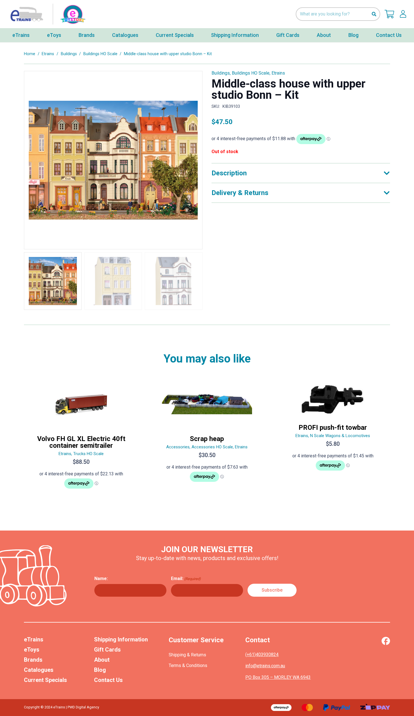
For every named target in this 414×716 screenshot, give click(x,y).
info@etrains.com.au (265, 665)
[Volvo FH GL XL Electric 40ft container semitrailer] (81, 437)
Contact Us (108, 680)
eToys (31, 649)
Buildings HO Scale (100, 54)
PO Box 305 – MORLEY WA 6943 (278, 677)
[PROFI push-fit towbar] (332, 437)
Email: (186, 578)
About (102, 659)
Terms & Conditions (188, 665)
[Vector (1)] (385, 641)
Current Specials (45, 680)
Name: (101, 578)
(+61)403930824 (262, 654)
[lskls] (403, 14)
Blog (100, 669)
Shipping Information (121, 639)
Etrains (48, 54)
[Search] (374, 14)
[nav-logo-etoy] (46, 14)
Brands (33, 659)
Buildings (69, 54)
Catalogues (39, 669)
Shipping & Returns (187, 654)
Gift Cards (107, 649)
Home (29, 54)
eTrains (33, 639)
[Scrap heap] (207, 437)
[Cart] (389, 14)
